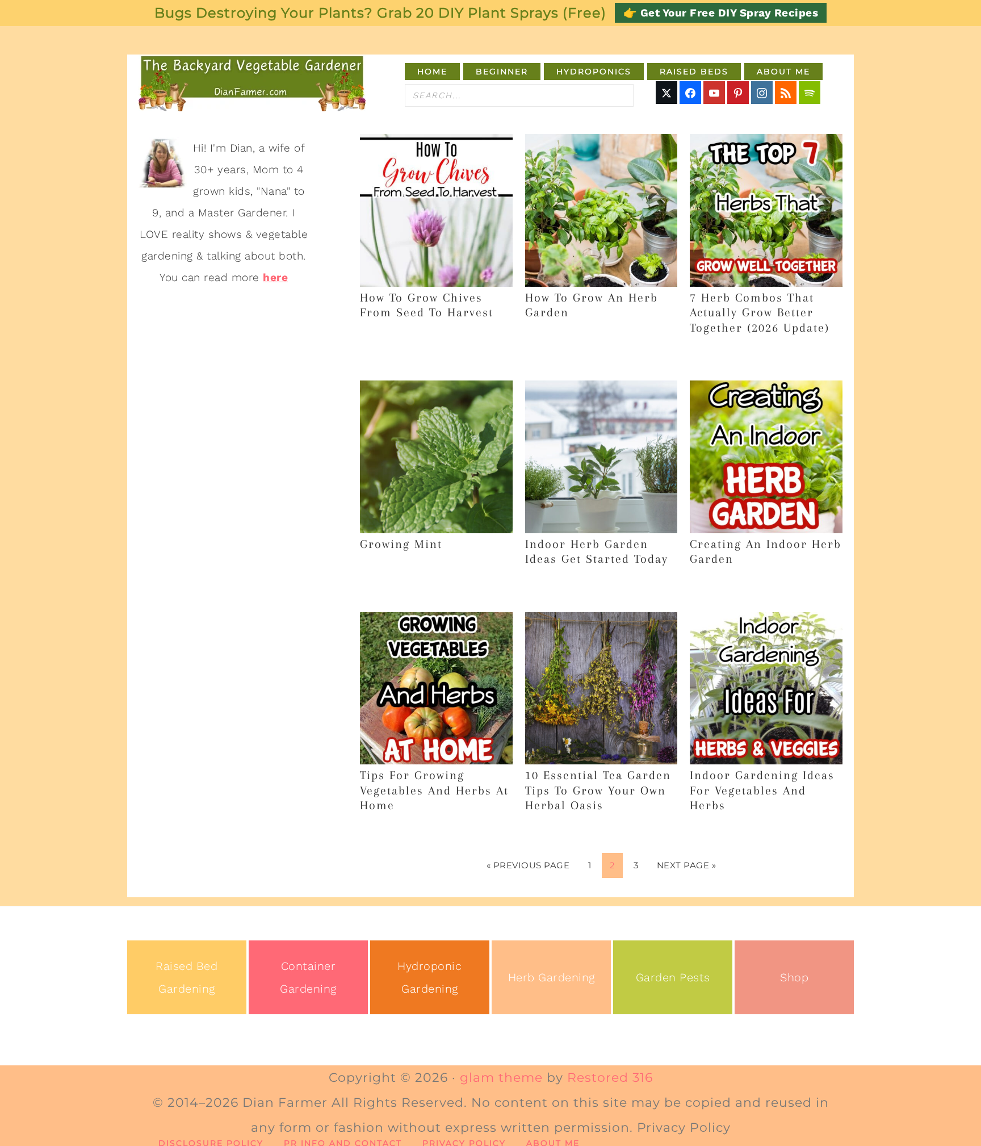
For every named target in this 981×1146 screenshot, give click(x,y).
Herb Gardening (551, 977)
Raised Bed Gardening (186, 977)
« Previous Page (528, 865)
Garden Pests (673, 977)
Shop (794, 977)
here (275, 277)
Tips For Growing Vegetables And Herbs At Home (434, 790)
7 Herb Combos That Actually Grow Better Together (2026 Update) (759, 312)
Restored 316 (610, 1077)
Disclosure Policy (210, 1143)
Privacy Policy (464, 1143)
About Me (553, 1143)
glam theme (501, 1077)
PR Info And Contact (343, 1143)
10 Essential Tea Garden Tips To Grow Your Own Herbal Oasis (598, 790)
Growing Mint (401, 544)
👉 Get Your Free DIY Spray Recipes (721, 12)
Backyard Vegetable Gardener (252, 83)
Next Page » (686, 865)
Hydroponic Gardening (429, 977)
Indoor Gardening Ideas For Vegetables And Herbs (762, 790)
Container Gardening (308, 977)
